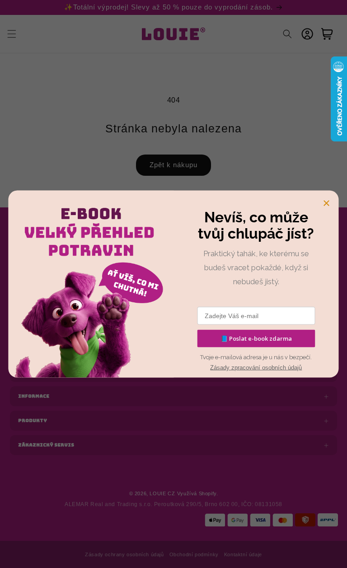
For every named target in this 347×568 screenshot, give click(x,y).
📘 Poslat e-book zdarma (256, 338)
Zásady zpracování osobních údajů (256, 367)
